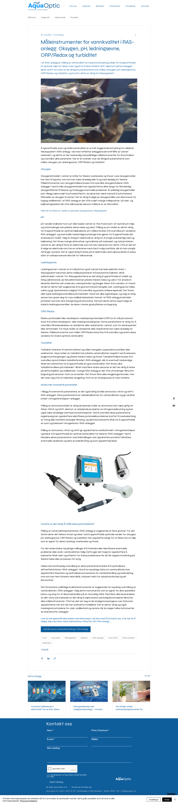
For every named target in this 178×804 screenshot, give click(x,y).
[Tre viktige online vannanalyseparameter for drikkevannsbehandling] (131, 691)
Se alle (147, 676)
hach (44, 638)
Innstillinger (153, 799)
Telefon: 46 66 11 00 (111, 791)
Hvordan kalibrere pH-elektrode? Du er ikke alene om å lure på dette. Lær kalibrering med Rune (45, 708)
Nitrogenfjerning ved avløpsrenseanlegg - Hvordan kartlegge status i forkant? (88, 708)
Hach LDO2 (113, 638)
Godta (167, 799)
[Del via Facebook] (42, 658)
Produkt (74, 17)
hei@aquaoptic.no (128, 791)
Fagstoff (45, 17)
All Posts (32, 17)
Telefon (94, 739)
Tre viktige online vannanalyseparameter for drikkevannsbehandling (129, 708)
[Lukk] (174, 799)
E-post (50, 739)
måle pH (84, 638)
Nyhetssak (60, 17)
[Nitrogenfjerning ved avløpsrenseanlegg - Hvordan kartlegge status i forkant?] (89, 691)
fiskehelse (46, 643)
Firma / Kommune (99, 730)
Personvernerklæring (28, 800)
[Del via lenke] (55, 658)
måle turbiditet (128, 638)
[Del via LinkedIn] (48, 658)
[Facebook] (173, 398)
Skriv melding (53, 748)
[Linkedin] (173, 405)
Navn (49, 730)
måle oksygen (98, 638)
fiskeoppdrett (70, 638)
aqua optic (55, 638)
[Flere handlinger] (135, 34)
